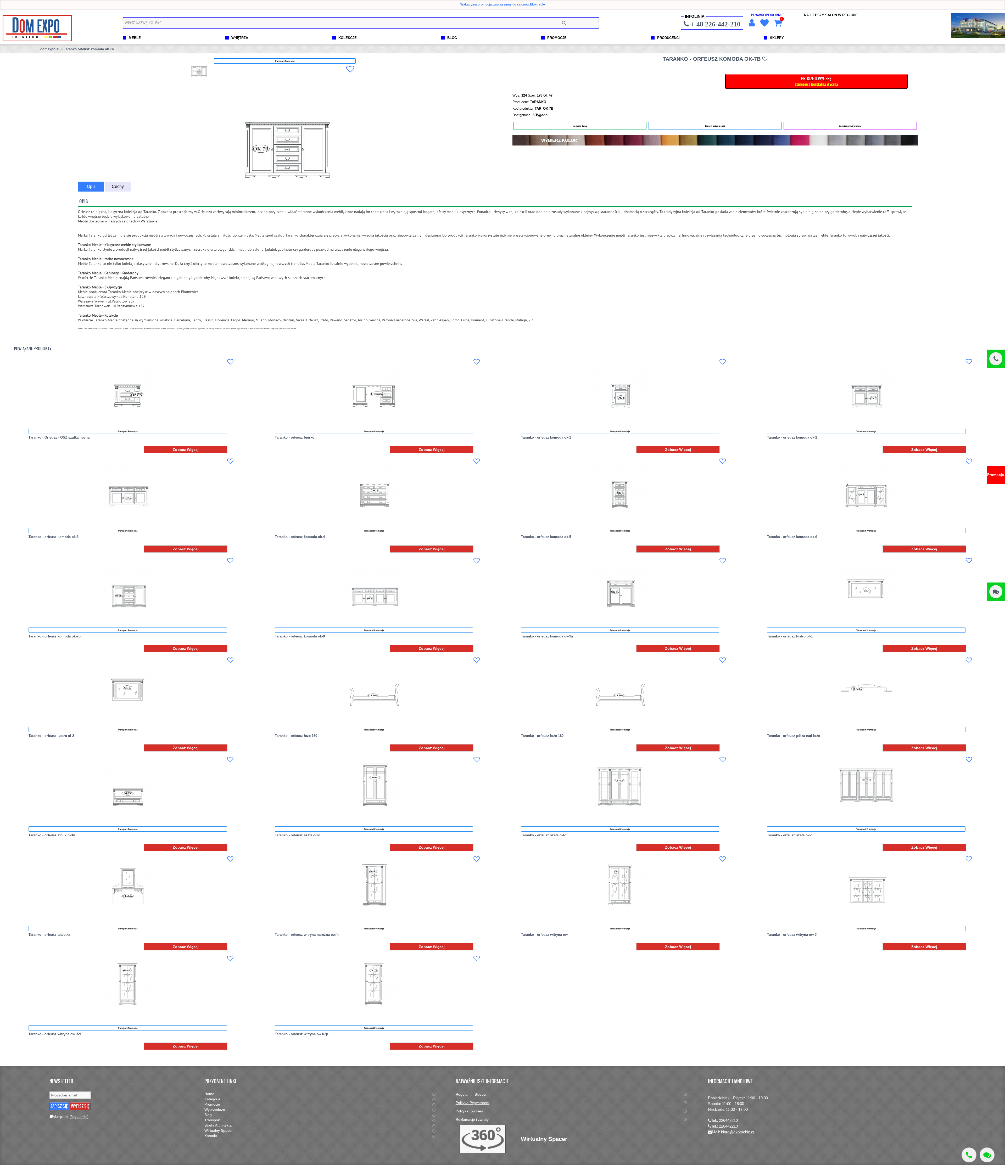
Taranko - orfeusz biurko (294, 437)
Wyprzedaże (214, 1109)
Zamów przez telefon (850, 126)
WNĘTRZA (239, 38)
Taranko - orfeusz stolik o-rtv (52, 835)
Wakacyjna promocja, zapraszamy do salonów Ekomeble (502, 4)
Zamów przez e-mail (715, 126)
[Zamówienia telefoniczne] (995, 358)
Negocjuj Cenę (580, 126)
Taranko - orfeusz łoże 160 (296, 735)
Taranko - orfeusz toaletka (49, 934)
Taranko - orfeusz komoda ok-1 (546, 437)
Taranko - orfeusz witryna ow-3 (792, 934)
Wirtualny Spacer (218, 1130)
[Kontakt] (995, 591)
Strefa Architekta (218, 1125)
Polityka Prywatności (472, 1103)
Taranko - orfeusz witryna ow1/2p (301, 1034)
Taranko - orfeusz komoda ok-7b (55, 636)
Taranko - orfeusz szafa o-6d (790, 835)
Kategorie (212, 1099)
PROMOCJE (557, 38)
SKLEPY (777, 38)
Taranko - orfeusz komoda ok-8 (300, 636)
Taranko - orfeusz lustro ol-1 (790, 636)
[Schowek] (764, 23)
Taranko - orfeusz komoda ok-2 (792, 437)
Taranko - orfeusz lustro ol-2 (51, 735)
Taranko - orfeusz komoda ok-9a (547, 636)
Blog (208, 1115)
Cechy (118, 186)
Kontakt (210, 1136)
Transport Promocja (128, 431)
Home (209, 1094)
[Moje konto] (752, 23)
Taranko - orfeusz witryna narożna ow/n (307, 934)
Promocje (212, 1104)
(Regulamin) (79, 1116)
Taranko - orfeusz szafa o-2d (297, 835)
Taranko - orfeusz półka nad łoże (793, 735)
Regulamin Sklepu (471, 1094)
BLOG (452, 38)
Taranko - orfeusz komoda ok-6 (792, 537)
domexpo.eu (50, 49)
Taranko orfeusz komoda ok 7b (89, 49)
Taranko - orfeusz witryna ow (544, 934)
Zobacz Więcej (186, 449)
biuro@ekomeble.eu (738, 1132)
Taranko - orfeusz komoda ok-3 (54, 537)
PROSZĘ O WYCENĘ (816, 81)
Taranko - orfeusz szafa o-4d (544, 835)
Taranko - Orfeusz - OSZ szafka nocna (59, 437)
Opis (91, 186)
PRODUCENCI (668, 38)
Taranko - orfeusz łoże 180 (542, 735)
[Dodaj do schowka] (350, 69)
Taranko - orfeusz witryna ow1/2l (55, 1034)
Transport (212, 1120)
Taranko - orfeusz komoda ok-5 (546, 537)
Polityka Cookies (469, 1111)
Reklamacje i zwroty (472, 1119)
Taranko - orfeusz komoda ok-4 (300, 537)
